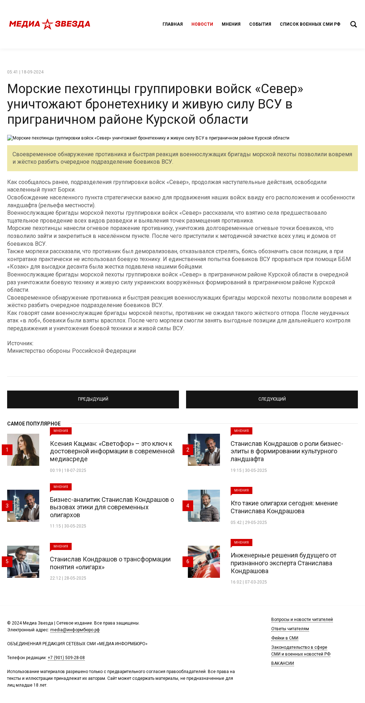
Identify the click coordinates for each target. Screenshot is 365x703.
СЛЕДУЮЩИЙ (272, 396)
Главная (173, 24)
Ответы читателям (290, 628)
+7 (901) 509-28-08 (66, 657)
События (260, 24)
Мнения (231, 24)
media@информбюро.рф (75, 629)
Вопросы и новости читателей (302, 619)
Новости (202, 24)
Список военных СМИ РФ (310, 24)
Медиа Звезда (50, 24)
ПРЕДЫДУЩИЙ (93, 396)
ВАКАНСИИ (282, 663)
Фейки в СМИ (284, 638)
